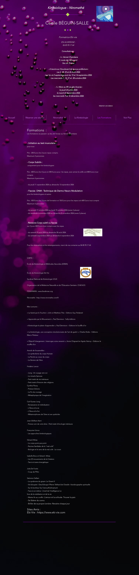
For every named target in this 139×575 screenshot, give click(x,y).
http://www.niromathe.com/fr (47, 298)
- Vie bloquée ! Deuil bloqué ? (38, 485)
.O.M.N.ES (81, 285)
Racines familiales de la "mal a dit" (41, 446)
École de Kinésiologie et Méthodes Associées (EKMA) (47, 264)
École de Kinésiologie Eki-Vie (38, 273)
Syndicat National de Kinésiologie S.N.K (42, 279)
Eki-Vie (31, 512)
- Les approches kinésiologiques (39, 433)
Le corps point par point (37, 443)
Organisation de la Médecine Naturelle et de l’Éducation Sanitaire (52, 285)
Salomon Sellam (33, 478)
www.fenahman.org (45, 291)
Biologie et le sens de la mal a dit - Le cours (44, 449)
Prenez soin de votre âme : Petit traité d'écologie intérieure (50, 424)
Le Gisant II (50, 481)
